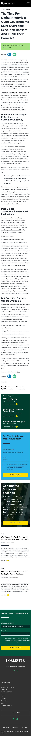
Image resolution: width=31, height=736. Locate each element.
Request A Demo (15, 713)
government (20, 389)
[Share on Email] (14, 54)
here (18, 372)
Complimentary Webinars (7, 687)
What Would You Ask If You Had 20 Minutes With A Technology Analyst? (15, 538)
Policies (3, 696)
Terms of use (6, 727)
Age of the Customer (7, 387)
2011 (11, 86)
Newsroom (4, 685)
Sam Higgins (6, 45)
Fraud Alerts (4, 701)
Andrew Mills (5, 79)
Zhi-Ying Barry (11, 309)
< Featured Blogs (5, 9)
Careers (3, 694)
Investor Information (6, 692)
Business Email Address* (8, 449)
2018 (14, 77)
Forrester (3, 542)
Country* (5, 457)
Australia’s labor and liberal (9, 151)
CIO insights (19, 387)
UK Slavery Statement (7, 705)
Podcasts (3, 698)
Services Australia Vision (17, 189)
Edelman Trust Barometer (12, 276)
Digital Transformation (7, 389)
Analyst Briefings (5, 682)
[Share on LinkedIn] (9, 54)
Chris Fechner (5, 62)
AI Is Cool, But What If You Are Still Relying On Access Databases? (14, 572)
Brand (2, 703)
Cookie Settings (24, 727)
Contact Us (4, 689)
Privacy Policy (15, 727)
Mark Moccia (4, 577)
